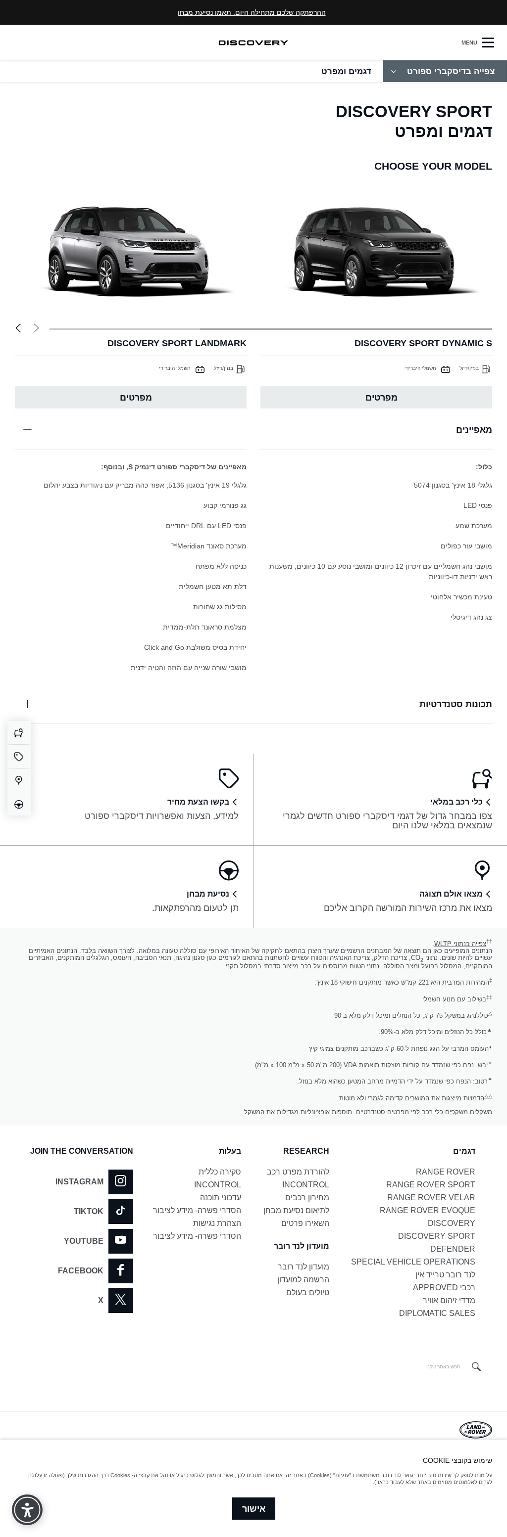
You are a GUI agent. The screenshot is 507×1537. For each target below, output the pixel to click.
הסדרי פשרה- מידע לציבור (197, 1210)
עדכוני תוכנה (220, 1197)
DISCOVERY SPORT (436, 1236)
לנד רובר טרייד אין (445, 1274)
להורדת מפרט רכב (298, 1171)
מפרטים (381, 398)
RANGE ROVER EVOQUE (427, 1210)
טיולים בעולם (307, 1292)
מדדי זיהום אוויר (449, 1300)
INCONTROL (305, 1184)
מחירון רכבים (307, 1197)
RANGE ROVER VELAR (431, 1197)
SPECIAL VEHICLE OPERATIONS (413, 1262)
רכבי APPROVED (444, 1287)
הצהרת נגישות (217, 1223)
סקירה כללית (220, 1171)
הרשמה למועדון (303, 1279)
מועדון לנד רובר (303, 1266)
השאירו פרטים (305, 1223)
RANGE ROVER (445, 1171)
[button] (18, 328)
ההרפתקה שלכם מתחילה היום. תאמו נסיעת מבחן (252, 12)
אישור (253, 1509)
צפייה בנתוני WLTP (460, 944)
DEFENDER (452, 1249)
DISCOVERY (451, 1223)
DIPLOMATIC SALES (437, 1313)
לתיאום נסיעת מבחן (296, 1210)
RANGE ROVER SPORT (430, 1184)
